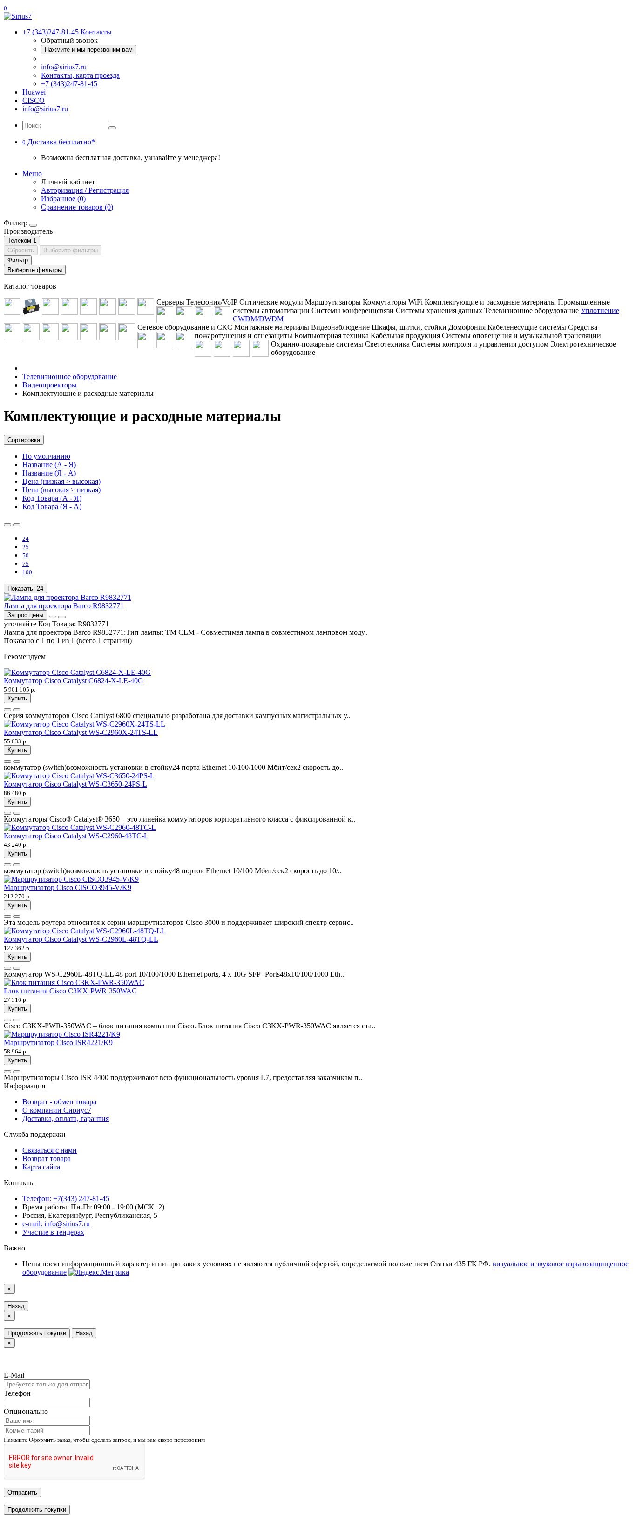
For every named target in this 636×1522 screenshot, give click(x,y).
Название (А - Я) (49, 465)
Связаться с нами (49, 1150)
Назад (16, 1306)
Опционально (26, 1411)
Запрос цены (25, 615)
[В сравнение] (62, 617)
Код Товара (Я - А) (51, 506)
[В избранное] (52, 617)
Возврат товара (46, 1158)
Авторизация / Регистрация (85, 190)
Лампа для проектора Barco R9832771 (64, 606)
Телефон (17, 1393)
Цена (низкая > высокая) (61, 481)
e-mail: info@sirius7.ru (56, 1224)
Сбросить (20, 250)
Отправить (22, 1492)
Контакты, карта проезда (80, 75)
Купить (17, 698)
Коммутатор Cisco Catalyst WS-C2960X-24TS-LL (81, 732)
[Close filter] (33, 225)
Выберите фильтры (70, 250)
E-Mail (14, 1375)
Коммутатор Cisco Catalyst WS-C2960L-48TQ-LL (81, 939)
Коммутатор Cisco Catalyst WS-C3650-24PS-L (75, 784)
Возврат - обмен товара (59, 1102)
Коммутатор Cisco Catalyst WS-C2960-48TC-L (76, 836)
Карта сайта (41, 1167)
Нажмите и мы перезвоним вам (89, 49)
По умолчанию (46, 456)
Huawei (34, 92)
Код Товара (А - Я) (51, 498)
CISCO (33, 100)
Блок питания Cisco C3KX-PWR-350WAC (70, 991)
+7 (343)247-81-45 (69, 84)
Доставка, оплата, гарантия (65, 1118)
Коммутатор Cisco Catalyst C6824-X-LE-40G (73, 681)
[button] (58, 142)
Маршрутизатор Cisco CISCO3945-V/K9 (67, 887)
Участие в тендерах (53, 1232)
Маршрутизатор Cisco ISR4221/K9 (58, 1042)
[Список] (7, 524)
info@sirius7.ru (64, 67)
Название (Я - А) (49, 473)
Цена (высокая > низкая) (61, 490)
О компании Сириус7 (56, 1110)
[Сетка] (16, 524)
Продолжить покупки (36, 1333)
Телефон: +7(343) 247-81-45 (65, 1199)
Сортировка (23, 439)
